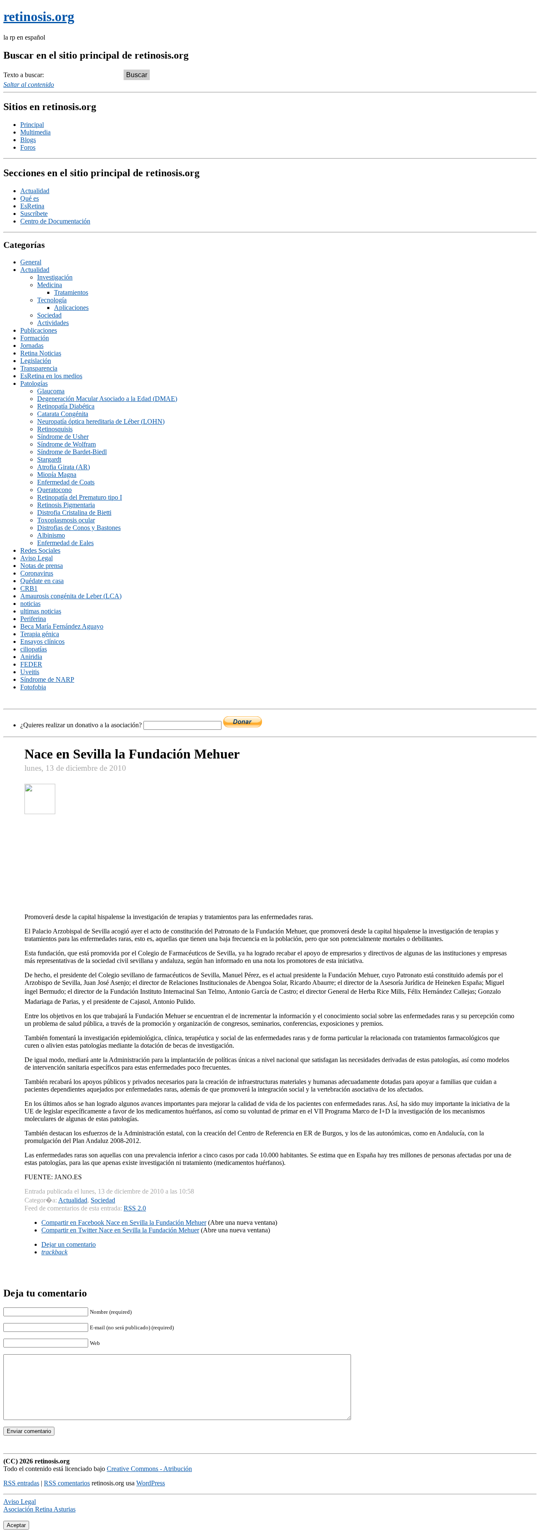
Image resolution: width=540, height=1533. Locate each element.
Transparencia (38, 368)
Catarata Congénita (62, 413)
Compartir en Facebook (123, 1222)
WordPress (150, 1483)
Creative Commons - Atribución (149, 1468)
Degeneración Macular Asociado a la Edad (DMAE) (107, 398)
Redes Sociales (40, 550)
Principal (32, 124)
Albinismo (51, 535)
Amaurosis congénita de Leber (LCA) (71, 596)
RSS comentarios (67, 1483)
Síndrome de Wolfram (66, 444)
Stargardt (49, 459)
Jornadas (31, 345)
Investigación (55, 277)
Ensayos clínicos (42, 641)
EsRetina (32, 206)
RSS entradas (21, 1483)
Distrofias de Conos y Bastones (79, 527)
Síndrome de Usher (63, 436)
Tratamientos (71, 292)
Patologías (34, 383)
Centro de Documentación (55, 221)
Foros (27, 147)
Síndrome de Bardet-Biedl (72, 451)
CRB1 (29, 588)
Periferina (33, 618)
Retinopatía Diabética (65, 406)
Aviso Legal (36, 558)
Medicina (49, 284)
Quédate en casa (42, 580)
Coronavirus (36, 573)
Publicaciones (38, 330)
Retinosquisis (55, 429)
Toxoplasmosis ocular (66, 520)
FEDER (31, 664)
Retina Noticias (40, 353)
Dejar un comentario (68, 1244)
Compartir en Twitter (120, 1230)
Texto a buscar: (23, 74)
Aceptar (16, 1525)
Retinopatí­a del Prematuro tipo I (79, 497)
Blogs (28, 139)
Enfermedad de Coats (65, 482)
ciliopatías (33, 649)
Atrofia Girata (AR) (63, 467)
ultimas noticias (40, 611)
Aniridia (31, 656)
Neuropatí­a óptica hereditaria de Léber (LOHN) (101, 421)
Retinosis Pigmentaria (66, 504)
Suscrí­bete (34, 213)
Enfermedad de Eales (65, 542)
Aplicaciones (71, 307)
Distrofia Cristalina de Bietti (74, 512)
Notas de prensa (41, 565)
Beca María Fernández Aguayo (61, 626)
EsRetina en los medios (51, 375)
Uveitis (29, 671)
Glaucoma (51, 391)
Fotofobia (33, 687)
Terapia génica (39, 633)
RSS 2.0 (135, 1208)
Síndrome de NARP (47, 679)
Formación (34, 338)
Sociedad (49, 315)
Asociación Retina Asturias (39, 1509)
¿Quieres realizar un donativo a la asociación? (81, 725)
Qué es (29, 198)
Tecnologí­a (52, 300)
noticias (30, 603)
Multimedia (35, 132)
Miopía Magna (56, 474)
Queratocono (54, 489)
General (30, 262)
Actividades (53, 322)
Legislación (35, 360)
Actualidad (34, 190)
